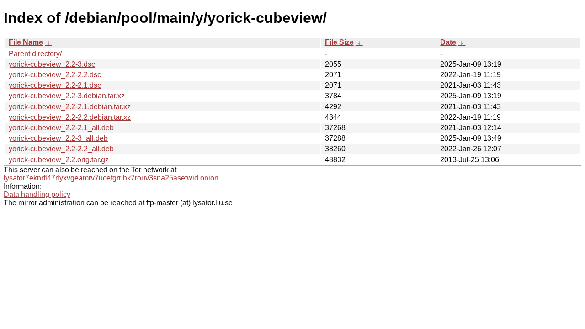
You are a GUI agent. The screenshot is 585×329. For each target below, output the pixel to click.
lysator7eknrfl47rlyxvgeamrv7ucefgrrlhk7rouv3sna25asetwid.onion (111, 178)
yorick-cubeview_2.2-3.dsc (52, 64)
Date (448, 42)
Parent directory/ (35, 54)
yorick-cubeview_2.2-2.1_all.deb (61, 128)
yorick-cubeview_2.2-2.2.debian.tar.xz (70, 117)
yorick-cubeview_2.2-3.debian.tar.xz (67, 96)
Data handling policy (37, 194)
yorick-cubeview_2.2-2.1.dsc (55, 85)
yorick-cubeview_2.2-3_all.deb (58, 138)
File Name (26, 42)
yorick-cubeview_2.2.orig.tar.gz (59, 160)
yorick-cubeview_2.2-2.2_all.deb (61, 149)
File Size (339, 42)
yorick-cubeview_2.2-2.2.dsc (55, 75)
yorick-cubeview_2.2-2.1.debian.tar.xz (70, 107)
